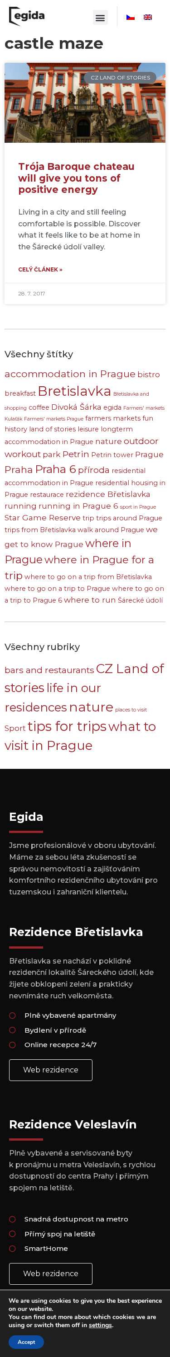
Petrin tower (112, 455)
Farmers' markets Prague (53, 419)
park (51, 454)
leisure (88, 429)
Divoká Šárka (76, 407)
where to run (90, 599)
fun (147, 418)
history (16, 429)
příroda (94, 469)
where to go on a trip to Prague (57, 589)
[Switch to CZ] (130, 17)
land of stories (52, 429)
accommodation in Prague (70, 373)
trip (88, 518)
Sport (15, 728)
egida (112, 407)
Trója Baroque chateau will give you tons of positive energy (76, 178)
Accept (26, 1342)
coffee (39, 407)
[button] (100, 17)
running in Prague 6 (78, 505)
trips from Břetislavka (40, 530)
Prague (149, 454)
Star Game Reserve (43, 517)
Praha (19, 469)
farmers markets (113, 418)
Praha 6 (55, 469)
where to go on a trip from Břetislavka (88, 577)
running (21, 505)
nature (108, 441)
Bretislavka (75, 391)
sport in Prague (138, 507)
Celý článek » (40, 269)
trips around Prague (129, 518)
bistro (148, 374)
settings (100, 1325)
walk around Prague (111, 530)
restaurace (47, 495)
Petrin (75, 454)
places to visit (131, 710)
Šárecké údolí (140, 600)
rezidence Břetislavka (108, 494)
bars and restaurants (49, 669)
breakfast (20, 393)
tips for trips (67, 726)
